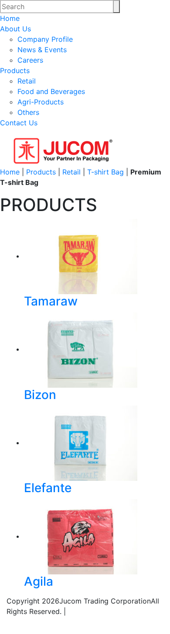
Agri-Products (40, 101)
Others (28, 112)
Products (15, 70)
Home (10, 18)
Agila (38, 581)
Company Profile (45, 39)
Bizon (40, 394)
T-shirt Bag (105, 172)
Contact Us (18, 122)
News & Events (42, 49)
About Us (15, 28)
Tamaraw (51, 301)
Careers (30, 60)
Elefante (47, 487)
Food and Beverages (51, 91)
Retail (26, 81)
